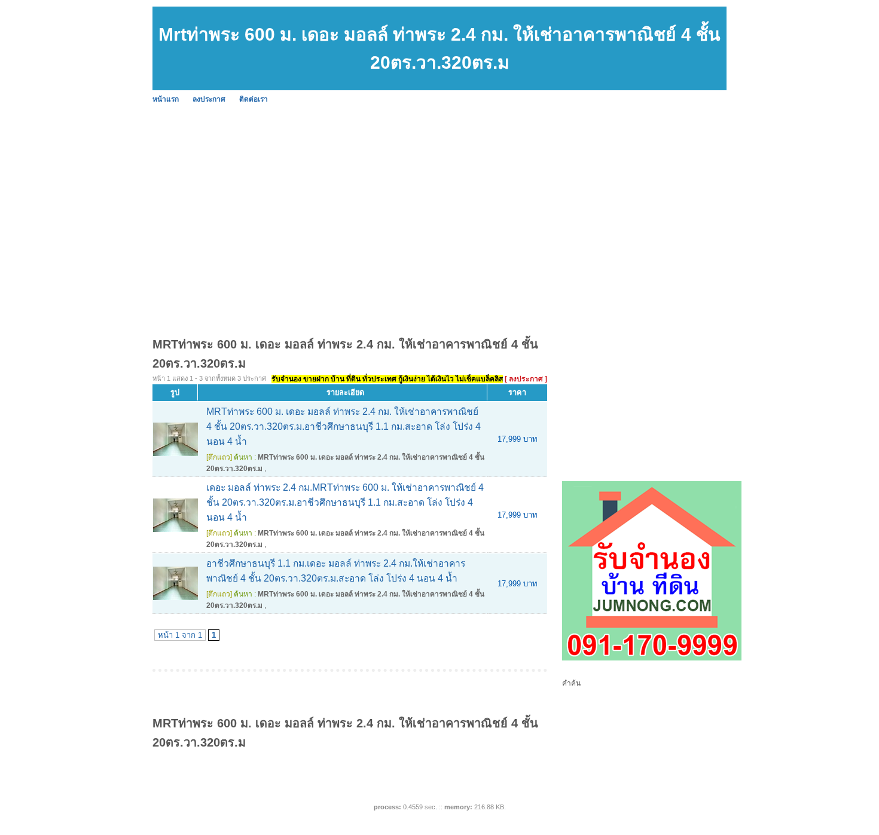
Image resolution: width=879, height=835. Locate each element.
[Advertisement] (511, 197)
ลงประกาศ (209, 99)
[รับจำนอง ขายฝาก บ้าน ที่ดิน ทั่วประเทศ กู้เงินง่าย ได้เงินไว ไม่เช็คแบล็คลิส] (651, 658)
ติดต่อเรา (253, 99)
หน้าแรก (165, 99)
